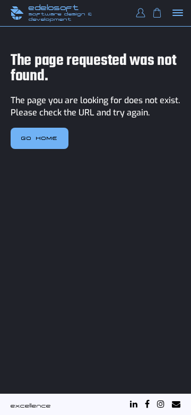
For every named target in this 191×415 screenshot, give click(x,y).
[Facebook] (147, 404)
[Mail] (176, 404)
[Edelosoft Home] (17, 13)
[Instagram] (160, 404)
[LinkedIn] (133, 404)
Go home (39, 138)
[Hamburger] (178, 13)
